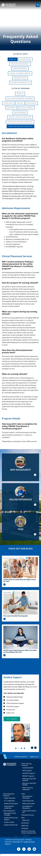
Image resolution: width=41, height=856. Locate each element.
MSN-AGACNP (31, 103)
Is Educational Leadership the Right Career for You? (19, 580)
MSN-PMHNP (11, 108)
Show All (12, 59)
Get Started (25, 823)
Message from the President (10, 814)
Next (35, 747)
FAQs (23, 794)
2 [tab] (19, 749)
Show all (20, 94)
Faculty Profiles (9, 822)
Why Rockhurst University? (27, 797)
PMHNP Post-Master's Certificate (20, 126)
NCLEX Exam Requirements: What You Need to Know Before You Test (20, 651)
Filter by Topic (20, 54)
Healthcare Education (11, 803)
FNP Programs (27, 770)
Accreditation (25, 59)
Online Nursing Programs (26, 764)
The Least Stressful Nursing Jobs (15, 616)
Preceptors (24, 828)
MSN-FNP (20, 103)
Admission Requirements (20, 64)
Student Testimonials (11, 825)
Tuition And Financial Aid (20, 82)
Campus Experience (20, 68)
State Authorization (28, 803)
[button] (12, 719)
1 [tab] (16, 749)
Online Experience (9, 811)
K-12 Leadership (9, 801)
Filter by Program (20, 88)
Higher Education (9, 798)
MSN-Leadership (20, 112)
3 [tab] (22, 749)
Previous (32, 747)
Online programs (20, 756)
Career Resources (28, 801)
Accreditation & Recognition (27, 807)
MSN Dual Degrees (26, 108)
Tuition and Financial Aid (29, 811)
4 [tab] (25, 749)
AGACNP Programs (28, 773)
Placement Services (27, 815)
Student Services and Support (11, 818)
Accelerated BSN (27, 768)
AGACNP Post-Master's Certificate (20, 122)
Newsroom (26, 820)
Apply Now (25, 825)
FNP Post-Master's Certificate (20, 117)
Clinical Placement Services (20, 73)
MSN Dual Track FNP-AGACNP (29, 779)
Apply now (34, 756)
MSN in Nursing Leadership (27, 788)
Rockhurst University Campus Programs (28, 832)
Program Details (20, 78)
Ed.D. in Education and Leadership (20, 98)
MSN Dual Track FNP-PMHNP (29, 784)
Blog (22, 818)
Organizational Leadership (9, 807)
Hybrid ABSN (8, 103)
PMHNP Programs (28, 776)
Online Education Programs (8, 794)
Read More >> (4, 584)
